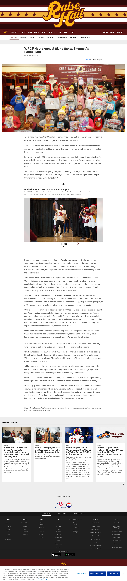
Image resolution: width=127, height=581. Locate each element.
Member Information (95, 545)
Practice (42, 531)
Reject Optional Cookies (97, 573)
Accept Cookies (113, 573)
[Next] (78, 243)
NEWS (8, 519)
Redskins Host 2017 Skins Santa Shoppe (46, 189)
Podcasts (25, 534)
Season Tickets (96, 526)
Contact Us (117, 523)
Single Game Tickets (95, 532)
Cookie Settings (81, 573)
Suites (95, 542)
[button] (61, 484)
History (58, 547)
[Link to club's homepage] (5, 31)
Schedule (58, 526)
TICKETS (95, 519)
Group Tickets (95, 536)
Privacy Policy (42, 579)
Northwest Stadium (75, 519)
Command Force (116, 534)
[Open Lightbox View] (63, 224)
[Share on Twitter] (92, 60)
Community (8, 539)
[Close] (124, 573)
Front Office (58, 537)
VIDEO (25, 519)
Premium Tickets (95, 529)
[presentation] (124, 484)
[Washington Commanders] (63, 564)
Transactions (58, 544)
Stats (58, 540)
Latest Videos (25, 523)
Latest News (8, 523)
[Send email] (96, 60)
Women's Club (117, 540)
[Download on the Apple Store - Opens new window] (56, 555)
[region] (63, 573)
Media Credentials (117, 547)
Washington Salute (117, 531)
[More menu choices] (76, 32)
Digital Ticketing (95, 539)
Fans (42, 537)
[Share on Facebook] (88, 60)
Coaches (58, 534)
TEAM (58, 519)
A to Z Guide (75, 527)
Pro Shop (116, 544)
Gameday (8, 526)
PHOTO (42, 519)
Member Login (95, 523)
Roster (58, 523)
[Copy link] (100, 59)
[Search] (101, 31)
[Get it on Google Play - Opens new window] (70, 555)
